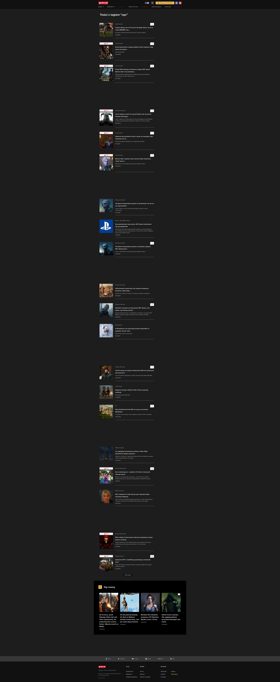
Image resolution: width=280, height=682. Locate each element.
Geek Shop (178, 6)
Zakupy (173, 671)
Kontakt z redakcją (145, 677)
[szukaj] (152, 2)
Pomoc (142, 671)
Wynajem (168, 6)
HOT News (164, 671)
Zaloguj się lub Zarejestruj (166, 3)
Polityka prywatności (131, 677)
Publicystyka (133, 6)
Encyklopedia (156, 6)
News (100, 6)
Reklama (142, 674)
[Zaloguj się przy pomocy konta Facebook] (176, 3)
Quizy (121, 6)
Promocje (145, 6)
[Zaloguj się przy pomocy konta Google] (180, 3)
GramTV (163, 674)
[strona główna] (106, 2)
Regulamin (129, 674)
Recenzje (110, 6)
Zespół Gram (129, 671)
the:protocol (174, 674)
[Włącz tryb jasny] (147, 3)
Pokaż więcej (128, 575)
